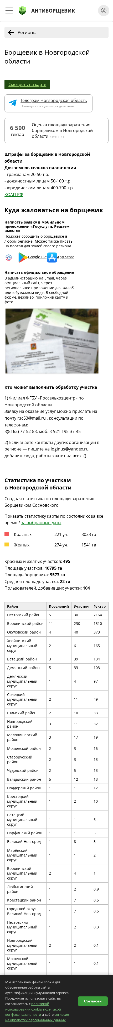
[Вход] (103, 10)
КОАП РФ (13, 194)
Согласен (92, 1001)
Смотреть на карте (27, 84)
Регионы (27, 32)
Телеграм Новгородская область (53, 100)
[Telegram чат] (14, 103)
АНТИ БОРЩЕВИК (53, 10)
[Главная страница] (22, 10)
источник (56, 136)
